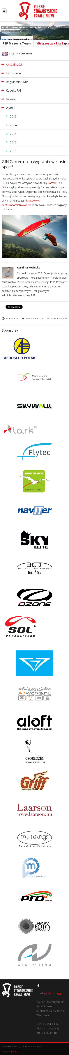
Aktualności (56, 318)
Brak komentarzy (34, 318)
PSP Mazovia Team (17, 43)
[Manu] (4, 10)
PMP (65, 318)
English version (20, 53)
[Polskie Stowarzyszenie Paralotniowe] (37, 11)
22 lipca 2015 (12, 318)
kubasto (13, 1051)
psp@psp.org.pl (53, 993)
